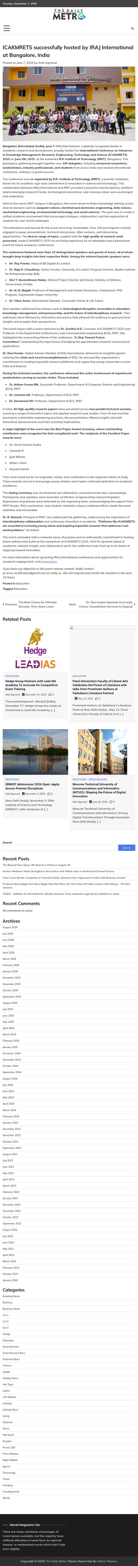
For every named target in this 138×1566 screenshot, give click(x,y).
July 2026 (8, 933)
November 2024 (12, 1059)
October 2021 (10, 1273)
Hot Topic (8, 1384)
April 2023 (8, 1179)
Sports (6, 1466)
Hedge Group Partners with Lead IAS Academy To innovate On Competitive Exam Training (31, 685)
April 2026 (8, 952)
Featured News (11, 1359)
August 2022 (10, 1229)
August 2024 (10, 1078)
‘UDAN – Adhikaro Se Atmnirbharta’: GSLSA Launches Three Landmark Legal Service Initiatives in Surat (61, 893)
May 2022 (8, 1248)
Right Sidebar (10, 1459)
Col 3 (5, 1327)
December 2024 (11, 1053)
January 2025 (10, 1047)
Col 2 (5, 1321)
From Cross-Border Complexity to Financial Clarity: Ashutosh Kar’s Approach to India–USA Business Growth (64, 877)
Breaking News (11, 1296)
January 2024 (10, 1122)
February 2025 (11, 1040)
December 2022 (11, 1204)
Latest (6, 1390)
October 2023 (10, 1141)
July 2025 (8, 1009)
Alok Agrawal (47, 62)
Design (6, 1333)
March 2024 (9, 1110)
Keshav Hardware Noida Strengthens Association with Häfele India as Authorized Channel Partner (58, 871)
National (7, 1422)
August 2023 (10, 1154)
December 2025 (11, 977)
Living (6, 1415)
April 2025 (8, 1028)
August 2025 (10, 1002)
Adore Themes (107, 1561)
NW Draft (8, 1434)
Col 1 (5, 1315)
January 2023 (10, 1198)
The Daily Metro (56, 1561)
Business (8, 1302)
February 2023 (11, 1191)
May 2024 (8, 1097)
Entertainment (11, 1346)
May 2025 (8, 1021)
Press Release (98, 779)
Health (6, 1371)
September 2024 (12, 1072)
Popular (7, 1441)
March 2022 (9, 1261)
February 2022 (11, 1267)
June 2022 (8, 1242)
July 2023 (8, 1160)
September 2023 (12, 1147)
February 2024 (11, 1116)
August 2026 (10, 927)
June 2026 (8, 939)
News (6, 1428)
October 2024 (10, 1065)
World (6, 1497)
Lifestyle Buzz (10, 1409)
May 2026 (8, 946)
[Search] (132, 28)
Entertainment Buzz (14, 1352)
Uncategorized (11, 1491)
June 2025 (8, 1015)
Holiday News (10, 1378)
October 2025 (10, 990)
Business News (11, 1308)
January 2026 (10, 971)
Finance (7, 1365)
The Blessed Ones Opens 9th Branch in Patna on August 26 (36, 864)
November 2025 (12, 984)
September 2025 (12, 996)
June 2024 (8, 1091)
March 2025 (9, 1034)
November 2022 (12, 1210)
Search (7, 842)
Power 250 (9, 1447)
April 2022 (8, 1254)
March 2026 (9, 958)
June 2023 (8, 1166)
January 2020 (10, 1280)
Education (22, 583)
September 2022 (12, 1223)
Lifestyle (7, 1403)
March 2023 (9, 1185)
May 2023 (8, 1173)
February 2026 (11, 965)
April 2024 (8, 1103)
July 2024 (8, 1084)
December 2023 (11, 1128)
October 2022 (10, 1217)
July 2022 (8, 1236)
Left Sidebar (9, 1396)
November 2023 (12, 1135)
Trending (7, 1485)
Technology (9, 1472)
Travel (6, 1478)
